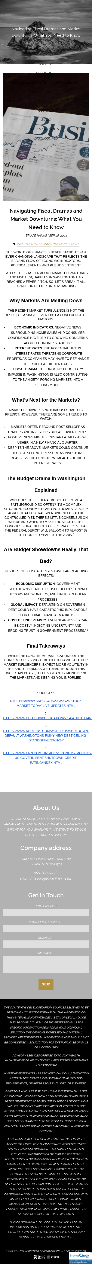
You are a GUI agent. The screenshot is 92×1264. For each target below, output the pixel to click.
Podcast (11, 101)
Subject (63, 937)
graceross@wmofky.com (46, 879)
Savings (44, 244)
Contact (46, 110)
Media (46, 92)
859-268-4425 (46, 873)
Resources (46, 73)
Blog (46, 120)
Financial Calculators (25, 82)
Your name (62, 906)
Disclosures (46, 138)
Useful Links (65, 82)
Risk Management (66, 244)
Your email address (59, 922)
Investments (27, 244)
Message (63, 953)
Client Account (46, 129)
